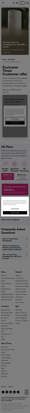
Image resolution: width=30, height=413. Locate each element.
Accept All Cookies (15, 212)
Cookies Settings (15, 208)
